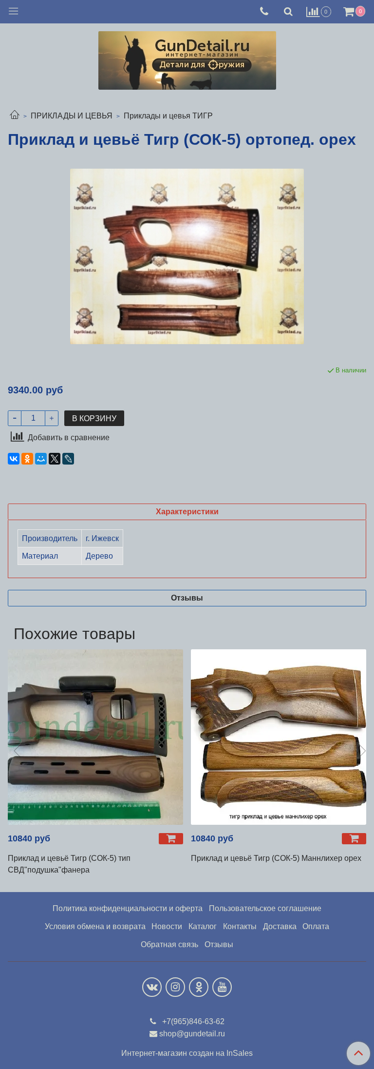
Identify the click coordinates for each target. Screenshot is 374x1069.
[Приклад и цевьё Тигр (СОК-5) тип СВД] (95, 737)
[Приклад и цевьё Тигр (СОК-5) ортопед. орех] (187, 256)
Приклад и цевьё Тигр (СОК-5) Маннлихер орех (276, 858)
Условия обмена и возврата (95, 926)
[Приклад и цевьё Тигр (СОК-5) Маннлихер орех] (278, 737)
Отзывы (219, 944)
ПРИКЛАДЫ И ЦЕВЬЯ (71, 116)
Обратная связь (169, 944)
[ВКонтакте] (13, 459)
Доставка (280, 926)
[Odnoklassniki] (198, 987)
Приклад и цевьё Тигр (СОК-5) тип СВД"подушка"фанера (69, 864)
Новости (166, 926)
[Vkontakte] (152, 987)
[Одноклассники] (27, 459)
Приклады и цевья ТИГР (168, 116)
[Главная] (14, 116)
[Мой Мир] (41, 459)
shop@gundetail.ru (192, 1034)
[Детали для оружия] (187, 58)
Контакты (240, 926)
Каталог (202, 926)
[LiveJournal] (68, 459)
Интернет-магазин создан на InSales (187, 1053)
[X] (54, 459)
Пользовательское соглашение (265, 908)
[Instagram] (175, 987)
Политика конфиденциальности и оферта (128, 908)
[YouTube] (222, 987)
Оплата (315, 926)
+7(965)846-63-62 (192, 1021)
